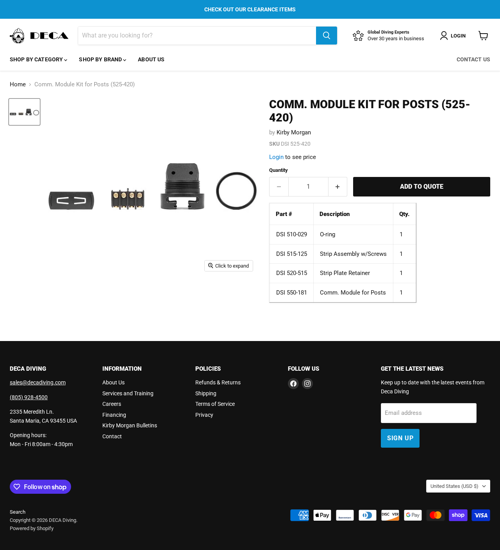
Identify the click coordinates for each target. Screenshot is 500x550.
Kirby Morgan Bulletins (129, 425)
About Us (151, 59)
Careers (111, 404)
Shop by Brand (101, 59)
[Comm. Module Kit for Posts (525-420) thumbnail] (24, 112)
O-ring (327, 234)
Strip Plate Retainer (345, 273)
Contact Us (473, 59)
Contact (112, 436)
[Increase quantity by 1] (338, 186)
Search (17, 512)
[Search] (326, 36)
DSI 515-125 (291, 253)
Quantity (278, 170)
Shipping (205, 393)
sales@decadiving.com (38, 382)
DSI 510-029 (291, 234)
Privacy (204, 415)
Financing (114, 415)
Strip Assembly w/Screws (353, 253)
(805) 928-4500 (29, 397)
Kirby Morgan (294, 132)
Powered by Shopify (32, 528)
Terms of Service (215, 404)
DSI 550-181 (291, 292)
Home (18, 84)
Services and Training (128, 393)
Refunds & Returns (218, 382)
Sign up (400, 438)
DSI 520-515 (291, 273)
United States (454, 486)
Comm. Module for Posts (353, 292)
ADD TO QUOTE (421, 186)
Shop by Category (37, 59)
